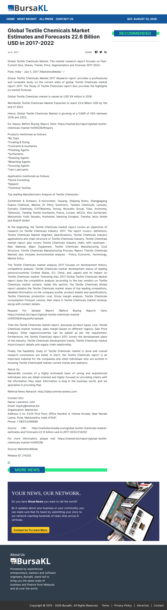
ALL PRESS (46, 19)
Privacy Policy (123, 605)
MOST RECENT (27, 19)
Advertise (143, 605)
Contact (159, 605)
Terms (105, 605)
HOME (11, 19)
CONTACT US (64, 19)
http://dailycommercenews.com (57, 391)
